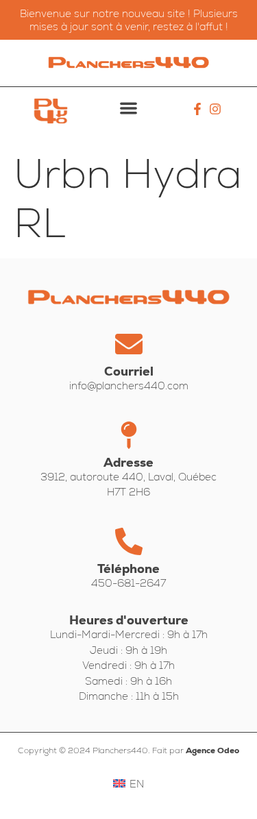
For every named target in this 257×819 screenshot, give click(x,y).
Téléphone (128, 568)
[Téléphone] (129, 541)
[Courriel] (129, 344)
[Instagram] (214, 109)
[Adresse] (129, 435)
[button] (128, 108)
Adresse (128, 462)
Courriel (129, 371)
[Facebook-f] (197, 109)
